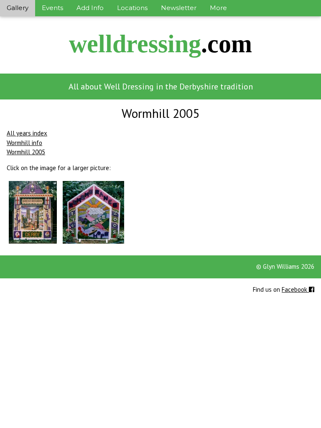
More (218, 8)
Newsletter (178, 8)
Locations (132, 8)
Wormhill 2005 (26, 152)
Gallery (17, 8)
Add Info (90, 8)
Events (52, 8)
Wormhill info (24, 143)
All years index (27, 133)
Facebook (295, 289)
